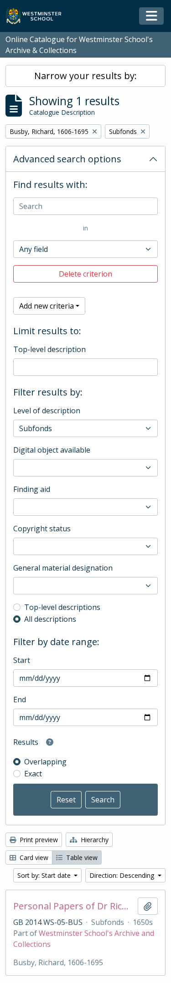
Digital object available (51, 450)
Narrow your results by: (85, 75)
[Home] (37, 16)
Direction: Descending (122, 875)
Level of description (46, 411)
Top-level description (49, 349)
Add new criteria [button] (46, 306)
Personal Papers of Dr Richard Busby (73, 906)
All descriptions (50, 619)
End (19, 700)
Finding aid (31, 489)
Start (21, 660)
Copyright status (42, 529)
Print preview (38, 839)
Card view (33, 857)
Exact (33, 774)
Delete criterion (85, 274)
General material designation (63, 568)
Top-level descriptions (62, 607)
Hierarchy (94, 839)
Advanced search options (67, 159)
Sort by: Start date (45, 875)
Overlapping (45, 762)
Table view (81, 857)
